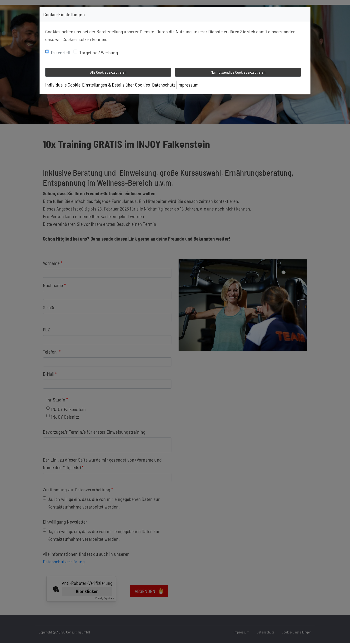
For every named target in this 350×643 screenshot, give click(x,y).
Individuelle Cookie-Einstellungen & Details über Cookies (97, 84)
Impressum (188, 84)
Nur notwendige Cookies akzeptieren (238, 72)
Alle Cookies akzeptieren (108, 72)
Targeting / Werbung (98, 52)
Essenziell (60, 52)
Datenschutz (163, 84)
